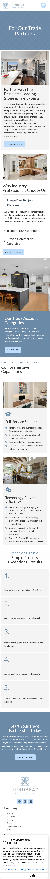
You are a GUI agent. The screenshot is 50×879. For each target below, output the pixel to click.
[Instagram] (25, 801)
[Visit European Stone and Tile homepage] (14, 6)
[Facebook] (19, 801)
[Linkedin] (30, 801)
